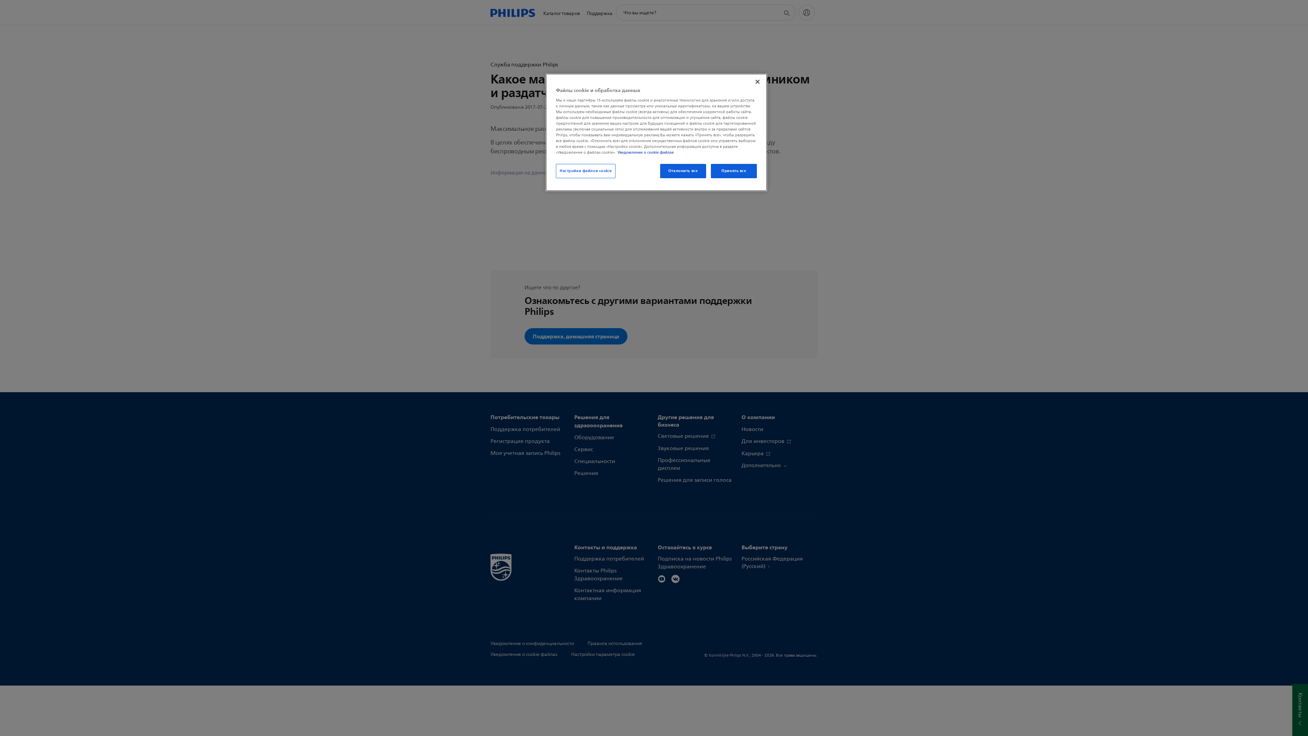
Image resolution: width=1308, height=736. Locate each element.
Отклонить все (683, 170)
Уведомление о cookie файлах (646, 152)
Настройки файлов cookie (586, 170)
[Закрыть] (757, 81)
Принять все (733, 170)
